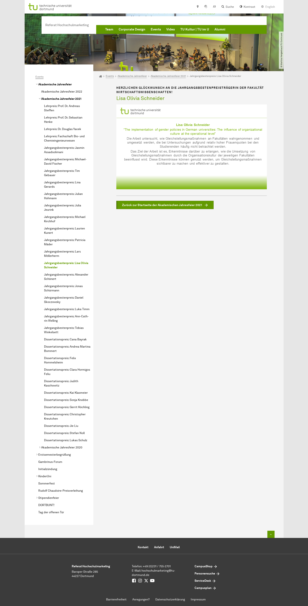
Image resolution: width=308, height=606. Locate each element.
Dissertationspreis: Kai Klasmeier (66, 392)
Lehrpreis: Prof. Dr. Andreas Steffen (62, 108)
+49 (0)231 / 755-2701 (157, 566)
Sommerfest (46, 483)
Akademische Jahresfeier (55, 84)
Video (170, 29)
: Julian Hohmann (63, 196)
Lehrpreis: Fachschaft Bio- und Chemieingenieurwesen (64, 138)
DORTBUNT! (46, 505)
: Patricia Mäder (64, 242)
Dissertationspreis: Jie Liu (61, 426)
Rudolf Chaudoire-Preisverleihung (60, 490)
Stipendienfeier (48, 498)
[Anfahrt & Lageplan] (197, 7)
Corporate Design (132, 29)
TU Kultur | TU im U (194, 29)
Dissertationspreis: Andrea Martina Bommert (67, 349)
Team (109, 29)
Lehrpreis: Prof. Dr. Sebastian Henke (63, 120)
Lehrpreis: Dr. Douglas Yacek (62, 129)
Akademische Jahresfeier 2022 (61, 91)
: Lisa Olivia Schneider (66, 265)
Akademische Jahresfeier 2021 (61, 98)
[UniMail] (214, 7)
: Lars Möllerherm (62, 254)
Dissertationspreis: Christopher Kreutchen (65, 416)
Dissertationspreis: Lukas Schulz (65, 440)
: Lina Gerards (62, 184)
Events (156, 29)
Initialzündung (47, 469)
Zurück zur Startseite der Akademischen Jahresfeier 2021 (162, 205)
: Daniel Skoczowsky (63, 300)
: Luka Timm (67, 309)
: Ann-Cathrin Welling (66, 318)
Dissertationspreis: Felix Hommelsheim (60, 360)
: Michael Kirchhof (64, 219)
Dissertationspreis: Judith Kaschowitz (61, 383)
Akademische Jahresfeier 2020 (61, 447)
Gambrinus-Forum (50, 462)
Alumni (220, 29)
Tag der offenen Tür (51, 512)
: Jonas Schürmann (63, 288)
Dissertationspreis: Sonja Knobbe (66, 400)
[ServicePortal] (205, 7)
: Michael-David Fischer (65, 161)
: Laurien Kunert (64, 230)
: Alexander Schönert (66, 277)
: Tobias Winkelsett (64, 330)
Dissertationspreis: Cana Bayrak (65, 339)
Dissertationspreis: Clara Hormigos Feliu (67, 372)
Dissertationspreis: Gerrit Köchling (67, 407)
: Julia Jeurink (62, 207)
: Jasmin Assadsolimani (64, 150)
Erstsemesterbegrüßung (54, 454)
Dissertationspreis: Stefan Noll (64, 433)
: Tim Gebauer (62, 173)
